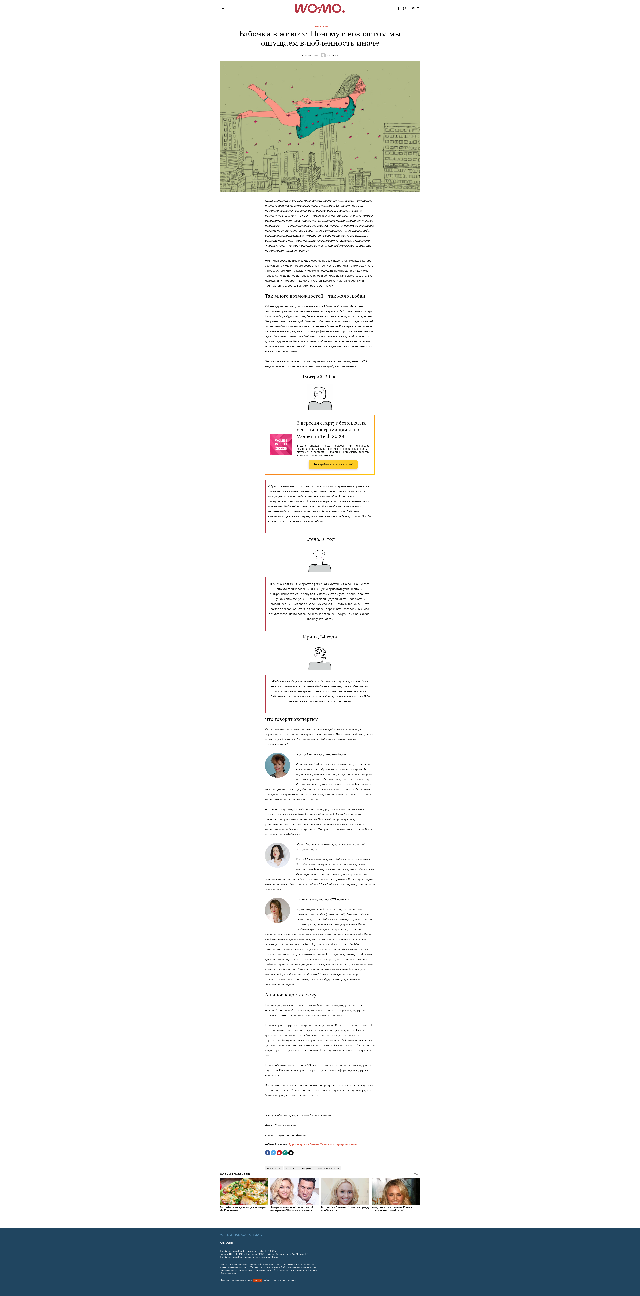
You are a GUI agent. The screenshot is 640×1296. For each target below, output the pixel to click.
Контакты (226, 1235)
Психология (320, 26)
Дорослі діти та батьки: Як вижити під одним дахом (323, 1144)
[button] (416, 8)
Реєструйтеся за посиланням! (333, 464)
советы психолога (328, 1168)
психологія (274, 1168)
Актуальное (227, 1242)
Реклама (240, 1235)
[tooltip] (398, 8)
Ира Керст (332, 55)
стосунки (306, 1168)
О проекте (255, 1235)
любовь (290, 1168)
